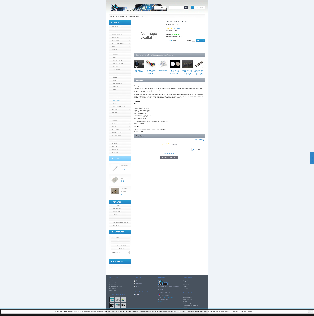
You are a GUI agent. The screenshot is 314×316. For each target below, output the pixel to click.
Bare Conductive (119, 242)
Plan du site (186, 284)
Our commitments (117, 208)
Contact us (160, 301)
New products (186, 281)
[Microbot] (118, 305)
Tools (113, 138)
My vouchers (112, 290)
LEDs (113, 46)
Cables (114, 126)
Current (115, 86)
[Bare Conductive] (112, 305)
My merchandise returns (115, 286)
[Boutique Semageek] (139, 7)
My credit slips (113, 288)
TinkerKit (114, 143)
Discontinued (115, 152)
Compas (115, 57)
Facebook (139, 283)
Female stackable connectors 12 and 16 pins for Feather (187, 72)
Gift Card (114, 146)
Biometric (115, 54)
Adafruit (117, 237)
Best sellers (186, 282)
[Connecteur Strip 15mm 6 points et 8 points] (115, 191)
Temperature (116, 69)
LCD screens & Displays (118, 43)
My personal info (113, 282)
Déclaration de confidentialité (190, 305)
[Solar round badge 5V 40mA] (139, 63)
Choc (114, 89)
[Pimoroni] (123, 305)
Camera (115, 103)
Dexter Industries (119, 248)
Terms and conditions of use (120, 222)
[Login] (149, 8)
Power (114, 115)
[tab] (197, 149)
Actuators (115, 109)
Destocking (115, 149)
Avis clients (140, 136)
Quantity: (189, 40)
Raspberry (115, 31)
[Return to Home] (111, 16)
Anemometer (116, 97)
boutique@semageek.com (167, 297)
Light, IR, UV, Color (118, 63)
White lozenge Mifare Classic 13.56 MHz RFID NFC (175, 72)
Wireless (114, 120)
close (310, 311)
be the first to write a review (169, 157)
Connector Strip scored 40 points (124, 190)
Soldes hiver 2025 (116, 26)
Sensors (114, 49)
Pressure (115, 66)
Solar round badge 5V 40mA (139, 71)
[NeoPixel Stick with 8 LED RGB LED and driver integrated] (199, 63)
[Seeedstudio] (123, 299)
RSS (137, 286)
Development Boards (117, 34)
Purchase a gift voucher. (116, 267)
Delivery (115, 214)
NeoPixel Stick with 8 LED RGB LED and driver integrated (199, 72)
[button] (312, 158)
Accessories (115, 129)
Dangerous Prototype (120, 245)
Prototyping (115, 37)
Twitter (138, 281)
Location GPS (116, 74)
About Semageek (117, 205)
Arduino (114, 29)
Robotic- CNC (115, 117)
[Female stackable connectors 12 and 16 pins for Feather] (187, 63)
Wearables (115, 123)
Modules (114, 112)
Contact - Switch (117, 60)
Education (115, 219)
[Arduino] (112, 299)
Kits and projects (116, 132)
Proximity (115, 80)
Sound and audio (117, 83)
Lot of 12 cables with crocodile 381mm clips (151, 72)
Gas (114, 92)
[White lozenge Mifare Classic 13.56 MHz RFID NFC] (175, 63)
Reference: (169, 24)
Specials (185, 286)
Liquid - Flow (116, 100)
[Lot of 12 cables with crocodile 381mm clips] (151, 63)
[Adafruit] (118, 299)
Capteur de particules (119, 106)
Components (115, 40)
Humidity (115, 72)
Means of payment (117, 211)
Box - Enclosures (116, 135)
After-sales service (118, 217)
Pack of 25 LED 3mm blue (163, 71)
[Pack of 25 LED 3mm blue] (163, 63)
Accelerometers (117, 52)
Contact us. (180, 36)
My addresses (112, 284)
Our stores (116, 225)
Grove (114, 140)
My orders (111, 281)
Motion (115, 77)
